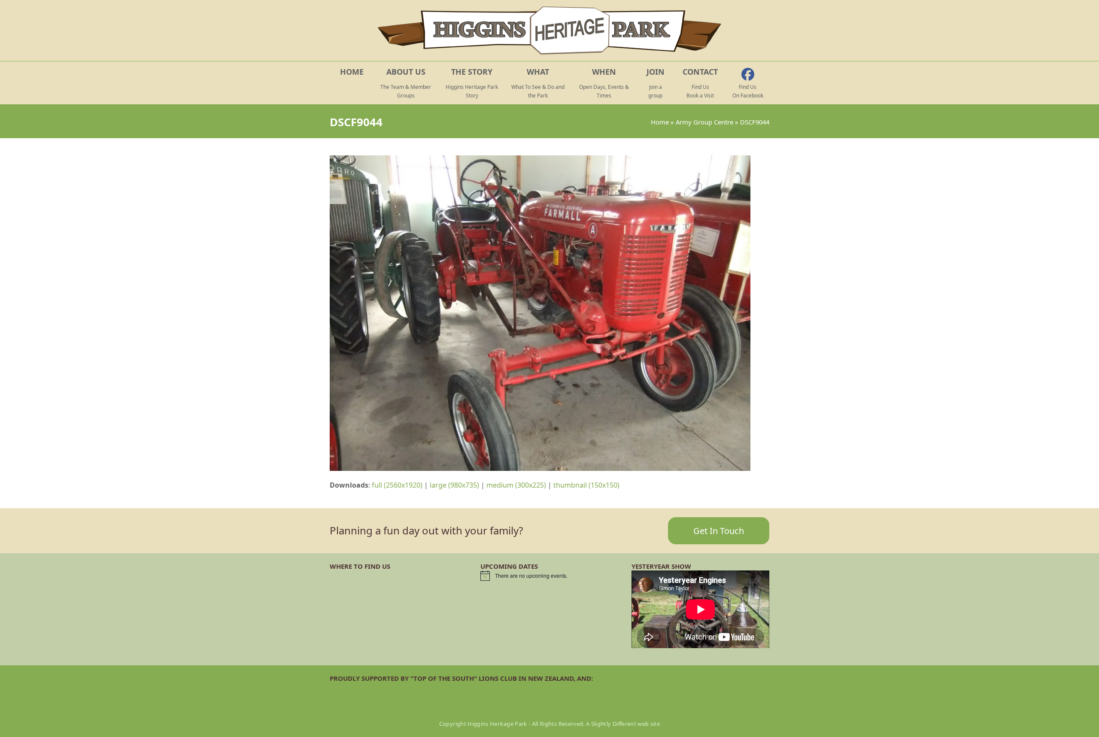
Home (660, 122)
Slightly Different (613, 724)
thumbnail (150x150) (586, 485)
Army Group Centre (704, 122)
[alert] (549, 575)
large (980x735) (454, 485)
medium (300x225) (516, 485)
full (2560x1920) (397, 485)
